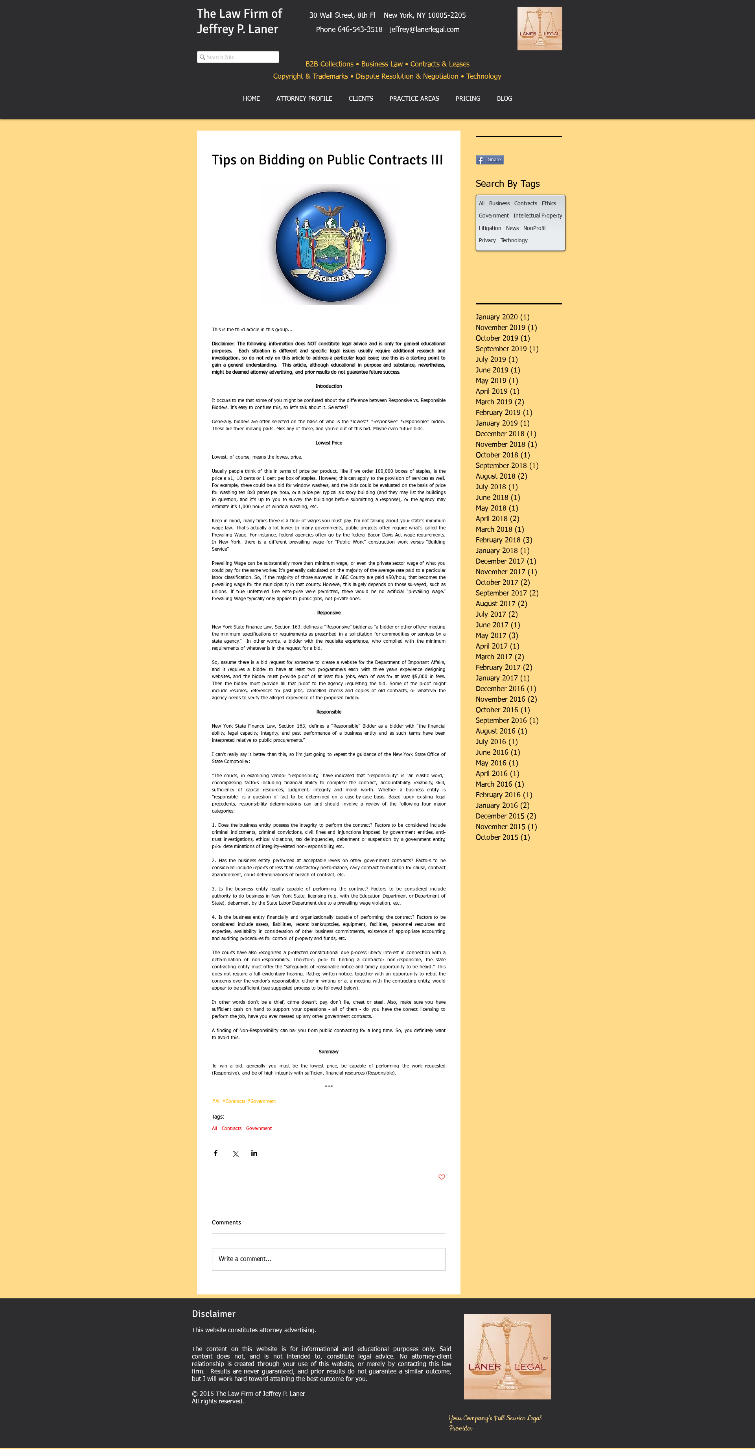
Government (259, 1128)
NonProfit (534, 228)
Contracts (231, 1128)
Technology (514, 240)
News (512, 228)
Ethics (549, 203)
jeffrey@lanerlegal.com (425, 29)
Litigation (490, 228)
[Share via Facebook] (215, 1153)
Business (499, 203)
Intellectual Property (538, 216)
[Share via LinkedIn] (254, 1153)
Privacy (487, 240)
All (214, 1128)
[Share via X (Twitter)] (235, 1153)
